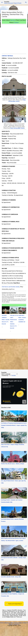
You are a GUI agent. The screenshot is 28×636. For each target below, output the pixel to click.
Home (5, 3)
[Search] (26, 2)
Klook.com (3, 339)
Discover (10, 3)
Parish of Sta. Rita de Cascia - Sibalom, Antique (12, 463)
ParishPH (6, 1)
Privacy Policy (18, 622)
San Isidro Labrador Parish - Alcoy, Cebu (11, 576)
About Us (7, 622)
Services (13, 20)
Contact (16, 22)
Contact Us (16, 624)
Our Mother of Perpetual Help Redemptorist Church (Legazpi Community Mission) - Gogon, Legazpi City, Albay (14, 425)
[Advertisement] (14, 39)
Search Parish (17, 3)
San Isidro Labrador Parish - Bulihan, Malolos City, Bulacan (5, 319)
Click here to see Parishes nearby (10, 286)
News (12, 622)
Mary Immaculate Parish (17, 100)
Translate (13, 375)
